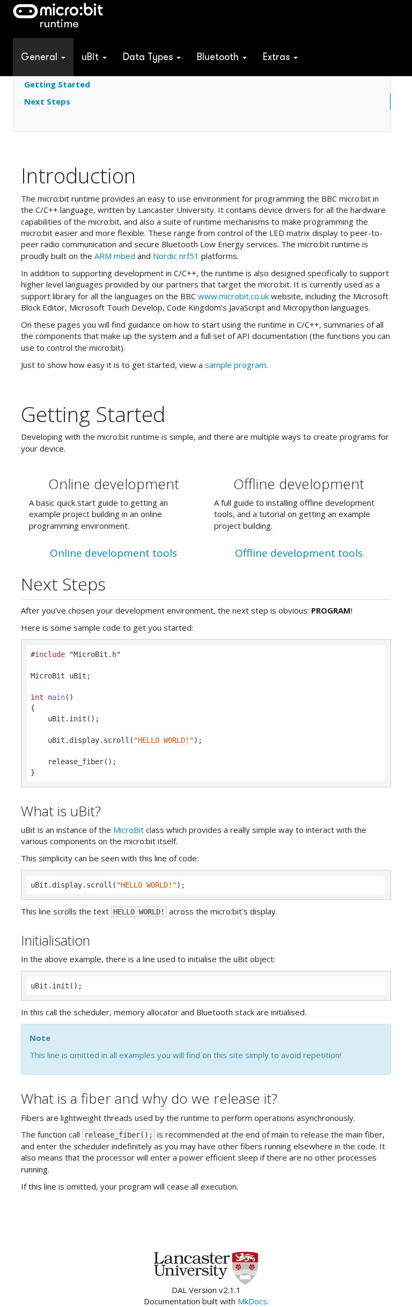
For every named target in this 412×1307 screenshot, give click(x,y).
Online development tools (113, 553)
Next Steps (47, 101)
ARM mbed (114, 255)
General (40, 56)
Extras (277, 56)
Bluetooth (219, 56)
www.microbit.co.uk (233, 296)
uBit (91, 56)
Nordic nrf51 (176, 255)
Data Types (149, 56)
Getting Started (57, 84)
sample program (235, 364)
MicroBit (128, 829)
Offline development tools (299, 553)
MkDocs (252, 1301)
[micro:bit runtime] (58, 19)
